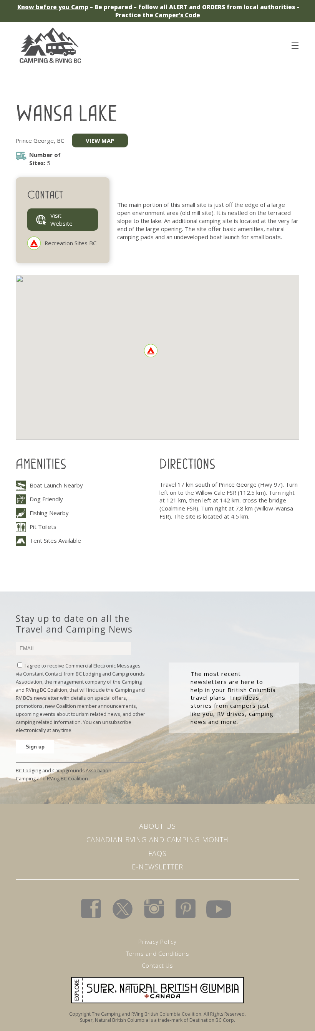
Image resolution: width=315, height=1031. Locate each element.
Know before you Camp (52, 7)
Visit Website (61, 219)
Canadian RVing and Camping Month (157, 839)
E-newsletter (157, 866)
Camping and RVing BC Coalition (52, 778)
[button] (151, 350)
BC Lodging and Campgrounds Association (63, 770)
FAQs (157, 853)
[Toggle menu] (294, 44)
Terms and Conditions (157, 953)
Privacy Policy (157, 941)
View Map (100, 140)
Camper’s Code (177, 15)
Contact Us (157, 965)
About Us (157, 826)
